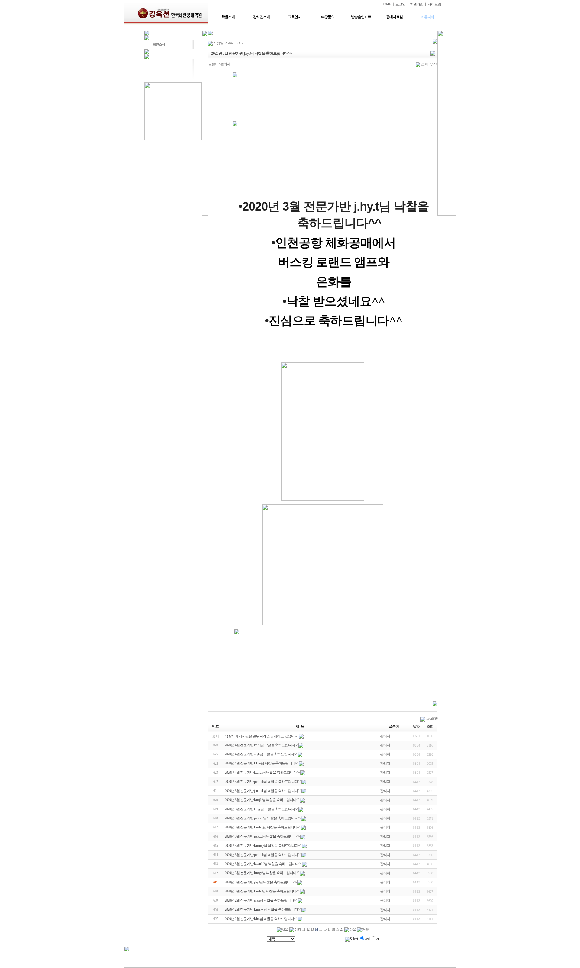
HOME (386, 4)
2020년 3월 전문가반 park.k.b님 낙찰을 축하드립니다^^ (263, 855)
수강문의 (327, 17)
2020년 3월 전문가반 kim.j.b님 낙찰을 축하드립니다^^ (262, 800)
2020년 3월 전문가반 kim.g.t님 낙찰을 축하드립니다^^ (262, 873)
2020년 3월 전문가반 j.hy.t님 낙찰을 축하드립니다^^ (261, 882)
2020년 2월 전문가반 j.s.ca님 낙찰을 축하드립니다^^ (261, 900)
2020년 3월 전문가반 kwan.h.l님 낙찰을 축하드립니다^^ (263, 864)
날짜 (416, 726)
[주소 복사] (432, 53)
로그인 (400, 4)
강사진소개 (261, 17)
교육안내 (294, 17)
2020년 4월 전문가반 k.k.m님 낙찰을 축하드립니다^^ (261, 763)
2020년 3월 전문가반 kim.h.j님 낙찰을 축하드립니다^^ (262, 891)
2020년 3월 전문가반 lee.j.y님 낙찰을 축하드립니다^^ (261, 809)
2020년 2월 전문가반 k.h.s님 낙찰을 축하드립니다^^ (261, 919)
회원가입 (416, 4)
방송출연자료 (361, 17)
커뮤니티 (427, 17)
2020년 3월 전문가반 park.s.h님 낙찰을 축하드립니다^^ (263, 818)
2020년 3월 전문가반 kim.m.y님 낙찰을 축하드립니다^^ (263, 846)
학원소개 (228, 17)
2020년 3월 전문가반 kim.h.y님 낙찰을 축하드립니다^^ (262, 827)
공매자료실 (394, 17)
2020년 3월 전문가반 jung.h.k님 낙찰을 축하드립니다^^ (263, 791)
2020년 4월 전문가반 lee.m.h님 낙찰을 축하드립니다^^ (262, 772)
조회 (430, 726)
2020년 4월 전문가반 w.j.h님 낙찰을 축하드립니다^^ (261, 754)
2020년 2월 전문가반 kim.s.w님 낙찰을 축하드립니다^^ (263, 909)
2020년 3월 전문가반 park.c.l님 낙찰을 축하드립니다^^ (262, 836)
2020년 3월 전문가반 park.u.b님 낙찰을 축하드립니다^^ (263, 782)
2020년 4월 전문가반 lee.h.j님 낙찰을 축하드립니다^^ (261, 745)
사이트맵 (434, 4)
